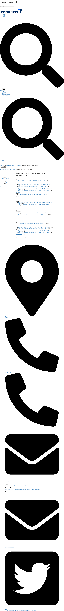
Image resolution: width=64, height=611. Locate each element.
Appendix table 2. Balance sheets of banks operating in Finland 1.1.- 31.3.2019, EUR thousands (32, 228)
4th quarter (18, 178)
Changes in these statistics (6, 170)
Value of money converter (26, 489)
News (3, 96)
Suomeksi (3, 14)
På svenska (3, 15)
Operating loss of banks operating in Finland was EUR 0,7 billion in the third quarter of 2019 (31, 194)
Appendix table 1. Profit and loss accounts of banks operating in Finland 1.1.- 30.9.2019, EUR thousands (33, 198)
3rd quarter (18, 192)
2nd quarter (18, 207)
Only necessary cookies (10, 6)
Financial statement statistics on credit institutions (13, 165)
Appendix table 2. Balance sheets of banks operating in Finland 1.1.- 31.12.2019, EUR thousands (32, 186)
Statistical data (4, 92)
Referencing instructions (20, 234)
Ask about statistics (18, 485)
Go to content (2, 7)
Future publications (33, 489)
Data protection (21, 610)
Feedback (12, 610)
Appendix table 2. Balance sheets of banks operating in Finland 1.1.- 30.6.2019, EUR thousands (32, 214)
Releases (3, 173)
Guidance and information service (10, 485)
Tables (3, 175)
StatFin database (7, 489)
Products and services (5, 95)
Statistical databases (14, 489)
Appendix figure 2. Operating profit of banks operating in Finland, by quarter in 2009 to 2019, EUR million (33, 190)
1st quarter (18, 221)
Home (3, 91)
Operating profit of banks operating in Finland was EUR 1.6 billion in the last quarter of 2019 (31, 180)
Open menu (4, 166)
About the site (29, 610)
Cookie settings (33, 610)
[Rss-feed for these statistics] (0, 186)
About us (3, 97)
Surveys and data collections (6, 94)
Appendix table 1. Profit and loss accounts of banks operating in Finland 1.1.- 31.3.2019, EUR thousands (33, 227)
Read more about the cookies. (4, 5)
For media (31, 485)
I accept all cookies (3, 6)
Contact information (8, 610)
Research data (38, 489)
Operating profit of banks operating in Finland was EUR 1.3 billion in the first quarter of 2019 (31, 223)
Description (3, 179)
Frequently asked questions (25, 485)
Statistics (4, 165)
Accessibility (25, 610)
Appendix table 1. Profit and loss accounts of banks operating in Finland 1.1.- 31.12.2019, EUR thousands (34, 184)
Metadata (3, 93)
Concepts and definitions (5, 182)
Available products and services (6, 178)
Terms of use (16, 610)
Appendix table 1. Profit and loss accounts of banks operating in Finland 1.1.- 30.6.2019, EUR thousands (33, 212)
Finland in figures (19, 489)
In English (3, 16)
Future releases (4, 171)
